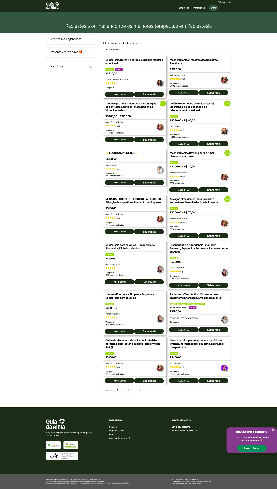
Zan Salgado (175, 126)
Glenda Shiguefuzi (112, 264)
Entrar (112, 434)
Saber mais (149, 94)
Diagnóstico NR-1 (117, 430)
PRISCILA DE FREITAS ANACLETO (184, 318)
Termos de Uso (194, 479)
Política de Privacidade (180, 479)
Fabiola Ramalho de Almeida (116, 79)
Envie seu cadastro (181, 426)
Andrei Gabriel (175, 363)
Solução (113, 426)
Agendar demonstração (120, 438)
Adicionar (120, 94)
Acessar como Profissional (184, 430)
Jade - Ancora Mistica (178, 75)
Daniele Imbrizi (111, 165)
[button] (251, 448)
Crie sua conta (224, 2)
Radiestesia (114, 49)
